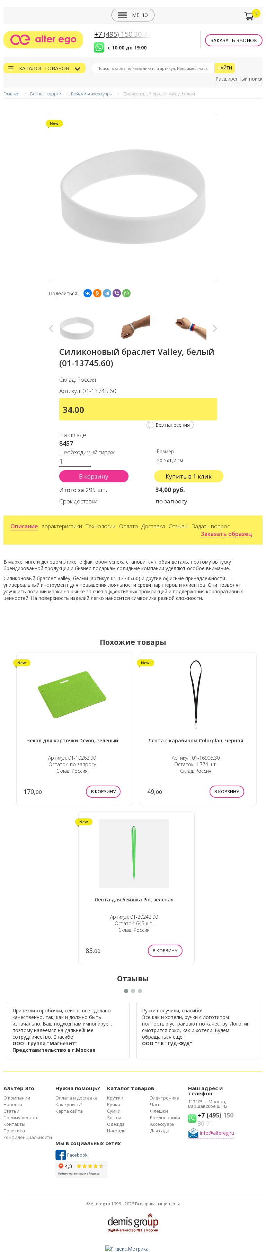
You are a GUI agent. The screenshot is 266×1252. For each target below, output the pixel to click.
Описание (24, 526)
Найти (225, 68)
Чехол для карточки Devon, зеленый (72, 740)
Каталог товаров (45, 68)
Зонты (114, 1117)
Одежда (116, 1124)
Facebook (77, 1155)
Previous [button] (51, 328)
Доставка (153, 526)
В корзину (93, 476)
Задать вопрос (211, 526)
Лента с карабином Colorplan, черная (195, 740)
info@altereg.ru (217, 1133)
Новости (12, 1104)
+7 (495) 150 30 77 (122, 34)
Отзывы (178, 526)
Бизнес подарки (45, 94)
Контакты (14, 1124)
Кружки (115, 1098)
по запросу (171, 501)
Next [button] (215, 328)
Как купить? (68, 1104)
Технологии (101, 526)
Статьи (11, 1111)
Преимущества (20, 1117)
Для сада (159, 1131)
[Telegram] (107, 293)
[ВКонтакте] (87, 293)
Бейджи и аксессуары (92, 94)
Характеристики (62, 526)
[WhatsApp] (126, 293)
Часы (155, 1104)
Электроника (164, 1098)
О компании (16, 1098)
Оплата (128, 526)
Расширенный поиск (239, 78)
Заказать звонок (234, 40)
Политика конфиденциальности (27, 1134)
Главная (11, 94)
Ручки (113, 1104)
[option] (77, 328)
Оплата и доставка (76, 1098)
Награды (116, 1131)
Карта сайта (69, 1111)
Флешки (159, 1111)
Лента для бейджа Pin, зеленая (134, 899)
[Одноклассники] (97, 293)
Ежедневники (165, 1117)
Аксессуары (163, 1124)
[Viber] (117, 293)
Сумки (114, 1111)
